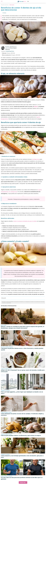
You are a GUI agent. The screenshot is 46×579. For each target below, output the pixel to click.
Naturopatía (12, 4)
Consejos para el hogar (6, 368)
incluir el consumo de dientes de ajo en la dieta (24, 221)
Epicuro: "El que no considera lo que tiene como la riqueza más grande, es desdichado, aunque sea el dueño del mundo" (22, 327)
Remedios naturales (5, 4)
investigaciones (35, 159)
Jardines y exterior (5, 390)
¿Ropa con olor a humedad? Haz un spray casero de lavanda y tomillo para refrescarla (23, 370)
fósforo (36, 106)
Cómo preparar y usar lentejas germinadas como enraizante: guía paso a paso (22, 456)
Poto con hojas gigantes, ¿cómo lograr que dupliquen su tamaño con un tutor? (22, 392)
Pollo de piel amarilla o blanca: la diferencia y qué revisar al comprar (21, 435)
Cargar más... (23, 482)
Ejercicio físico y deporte (6, 476)
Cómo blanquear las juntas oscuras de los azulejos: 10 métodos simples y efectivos (22, 414)
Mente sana (3, 325)
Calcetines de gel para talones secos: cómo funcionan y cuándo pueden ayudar (22, 349)
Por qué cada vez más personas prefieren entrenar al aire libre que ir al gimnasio (21, 478)
